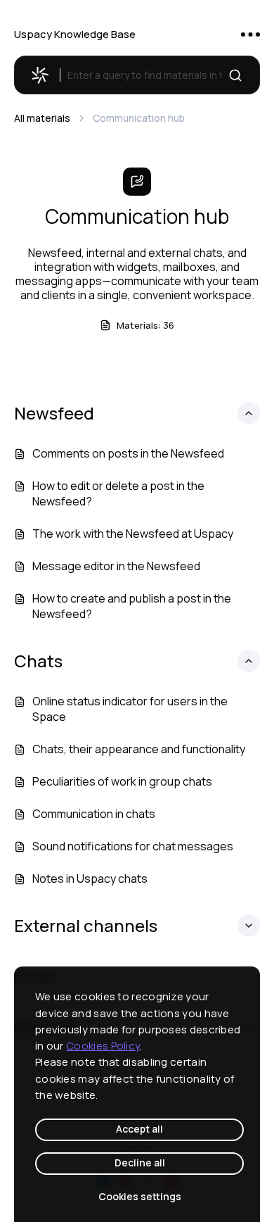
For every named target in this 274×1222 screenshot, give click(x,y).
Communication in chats (93, 813)
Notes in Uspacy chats (90, 878)
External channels (85, 925)
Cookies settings (139, 1196)
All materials (42, 118)
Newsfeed (54, 413)
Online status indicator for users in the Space (130, 708)
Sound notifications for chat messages (132, 846)
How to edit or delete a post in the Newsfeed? (118, 493)
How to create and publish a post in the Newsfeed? (131, 606)
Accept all (139, 1128)
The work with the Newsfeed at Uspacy (132, 533)
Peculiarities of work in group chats (122, 781)
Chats (38, 661)
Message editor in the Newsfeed (116, 566)
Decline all (140, 1162)
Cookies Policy (103, 1045)
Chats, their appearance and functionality (138, 749)
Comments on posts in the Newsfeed (128, 453)
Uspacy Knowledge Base (75, 34)
